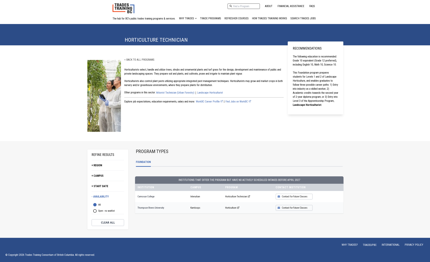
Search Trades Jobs (303, 18)
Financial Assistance (290, 6)
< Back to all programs (139, 59)
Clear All (108, 222)
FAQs (312, 6)
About (268, 6)
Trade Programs (210, 18)
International (391, 244)
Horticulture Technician (236, 196)
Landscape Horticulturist (210, 92)
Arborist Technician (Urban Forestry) (175, 92)
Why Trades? (350, 244)
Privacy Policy (414, 244)
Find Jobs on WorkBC (237, 101)
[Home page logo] (123, 10)
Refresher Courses (236, 18)
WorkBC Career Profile (208, 101)
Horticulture (230, 207)
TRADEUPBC (370, 245)
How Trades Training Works (269, 18)
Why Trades (186, 18)
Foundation (143, 162)
